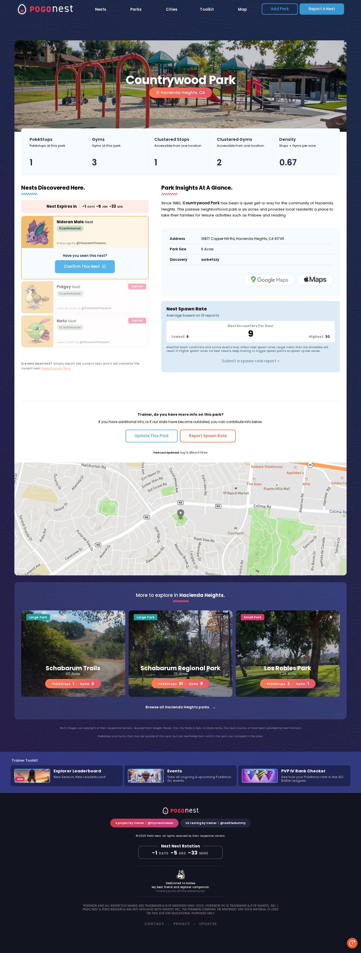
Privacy (181, 923)
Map (242, 9)
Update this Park (152, 436)
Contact (154, 923)
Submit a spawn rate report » (250, 361)
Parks (136, 9)
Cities (171, 9)
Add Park (280, 9)
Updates (208, 923)
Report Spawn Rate (208, 436)
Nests (100, 9)
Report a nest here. (56, 368)
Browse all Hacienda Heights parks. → (181, 707)
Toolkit (207, 9)
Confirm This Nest (83, 266)
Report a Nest (322, 9)
